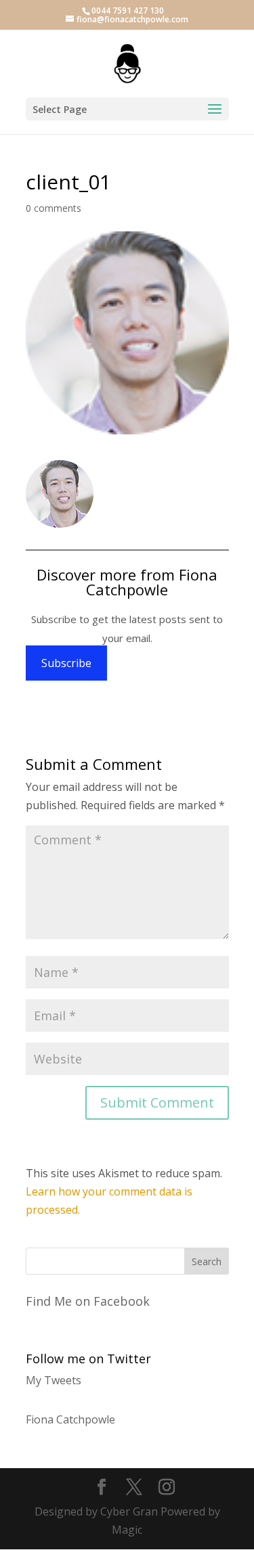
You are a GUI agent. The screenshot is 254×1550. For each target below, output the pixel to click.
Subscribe (66, 663)
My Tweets (53, 1380)
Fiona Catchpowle (70, 1419)
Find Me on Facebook (88, 1301)
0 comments (53, 208)
